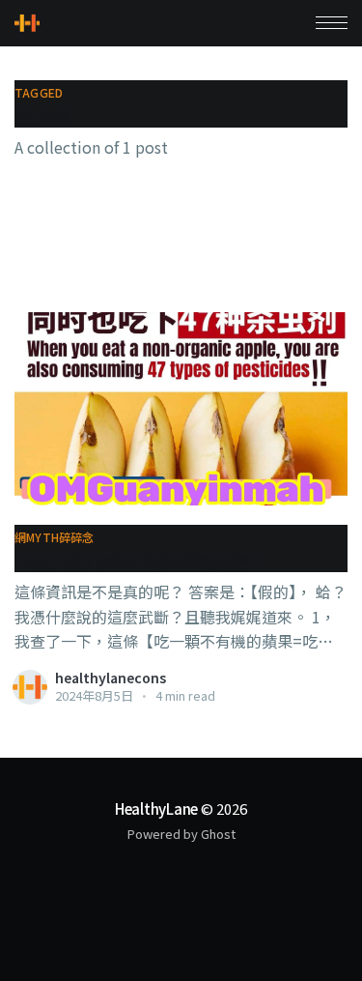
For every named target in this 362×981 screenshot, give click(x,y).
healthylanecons (110, 677)
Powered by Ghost (181, 833)
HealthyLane (157, 808)
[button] (332, 23)
